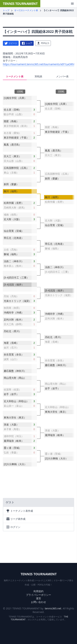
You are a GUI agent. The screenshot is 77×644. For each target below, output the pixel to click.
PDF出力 (45, 43)
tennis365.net (53, 608)
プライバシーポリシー (38, 594)
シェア (29, 43)
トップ (6, 10)
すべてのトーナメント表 (26, 10)
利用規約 (38, 591)
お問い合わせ (38, 602)
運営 (38, 598)
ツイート (13, 43)
